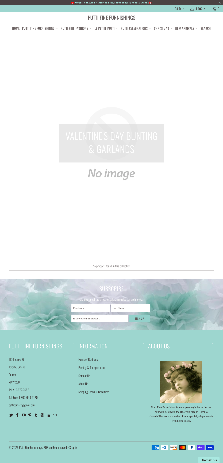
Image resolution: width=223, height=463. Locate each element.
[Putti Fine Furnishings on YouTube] (23, 415)
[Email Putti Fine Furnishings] (54, 415)
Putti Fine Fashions (75, 28)
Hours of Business (88, 359)
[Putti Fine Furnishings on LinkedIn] (48, 415)
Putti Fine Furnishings (111, 17)
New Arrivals (184, 28)
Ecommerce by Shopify (65, 447)
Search (206, 28)
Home (16, 28)
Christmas (162, 28)
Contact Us (84, 375)
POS (46, 447)
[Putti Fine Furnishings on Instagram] (42, 415)
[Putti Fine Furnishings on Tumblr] (36, 415)
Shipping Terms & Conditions (93, 392)
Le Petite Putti (105, 28)
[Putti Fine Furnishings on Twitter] (11, 415)
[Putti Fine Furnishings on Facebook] (17, 415)
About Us (83, 383)
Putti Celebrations (134, 28)
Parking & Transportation (91, 367)
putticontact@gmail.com (22, 405)
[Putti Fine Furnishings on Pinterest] (30, 415)
